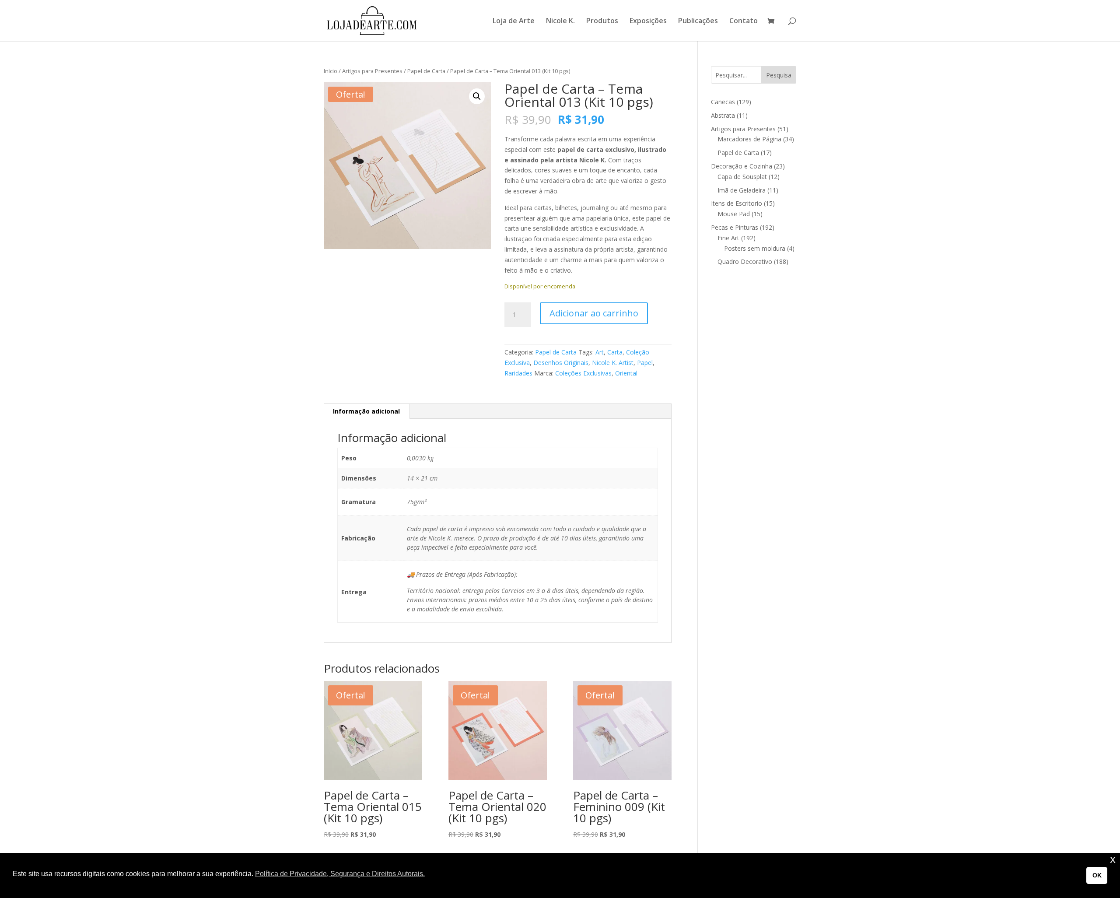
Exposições (648, 21)
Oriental (626, 373)
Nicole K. (560, 21)
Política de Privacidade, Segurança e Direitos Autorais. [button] (340, 873)
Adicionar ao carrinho (594, 313)
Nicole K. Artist (613, 362)
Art (599, 352)
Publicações (698, 21)
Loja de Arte (514, 21)
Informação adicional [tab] (366, 411)
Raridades (518, 373)
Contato (743, 21)
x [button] (1113, 859)
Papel (645, 362)
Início (330, 71)
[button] (477, 96)
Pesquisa (778, 75)
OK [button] (1097, 875)
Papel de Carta (426, 71)
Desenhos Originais (560, 362)
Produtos (602, 21)
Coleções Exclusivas (583, 373)
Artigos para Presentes (372, 71)
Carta (615, 352)
